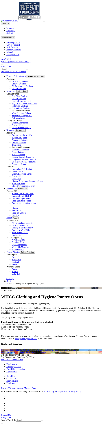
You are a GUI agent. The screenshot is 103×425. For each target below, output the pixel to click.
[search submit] (27, 69)
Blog (8, 281)
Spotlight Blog (18, 242)
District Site (18, 360)
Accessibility (48, 391)
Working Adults (13, 42)
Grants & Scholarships (21, 127)
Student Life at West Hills (23, 193)
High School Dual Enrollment (24, 103)
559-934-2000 (7, 360)
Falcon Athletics (13, 252)
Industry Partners (13, 50)
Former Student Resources (23, 157)
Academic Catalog (19, 140)
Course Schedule (19, 71)
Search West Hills (8, 420)
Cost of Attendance (20, 123)
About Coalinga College (22, 223)
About (9, 218)
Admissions (11, 91)
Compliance (61, 391)
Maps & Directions (20, 232)
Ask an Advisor (18, 118)
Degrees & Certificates (16, 76)
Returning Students (20, 106)
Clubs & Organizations (21, 198)
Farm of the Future (20, 225)
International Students (21, 108)
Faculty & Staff (12, 54)
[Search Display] (2, 64)
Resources (10, 130)
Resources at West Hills (22, 135)
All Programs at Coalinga (22, 86)
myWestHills (6, 59)
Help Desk (16, 179)
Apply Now (6, 66)
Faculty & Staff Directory (22, 228)
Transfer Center (18, 183)
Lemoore (10, 28)
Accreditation (12, 381)
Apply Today (31, 388)
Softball (15, 271)
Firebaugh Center (13, 366)
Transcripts (16, 145)
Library (15, 208)
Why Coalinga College (21, 113)
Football (15, 262)
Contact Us (16, 235)
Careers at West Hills (21, 230)
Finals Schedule (18, 154)
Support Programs (19, 137)
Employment (11, 364)
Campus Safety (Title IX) (22, 196)
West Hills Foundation (15, 369)
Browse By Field (19, 84)
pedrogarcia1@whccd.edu (26, 338)
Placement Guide (19, 164)
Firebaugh (10, 30)
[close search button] (2, 423)
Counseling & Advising (22, 169)
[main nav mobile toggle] (44, 21)
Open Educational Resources (24, 162)
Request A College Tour (22, 115)
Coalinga (5, 23)
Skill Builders (12, 47)
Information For (8, 38)
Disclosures (11, 383)
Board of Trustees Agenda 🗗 (13, 388)
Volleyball (16, 274)
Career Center (18, 171)
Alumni (9, 52)
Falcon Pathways (19, 152)
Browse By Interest (20, 81)
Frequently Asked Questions (24, 159)
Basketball (16, 259)
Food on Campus (19, 213)
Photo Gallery (18, 249)
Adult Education (19, 88)
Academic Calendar (20, 150)
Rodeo (14, 264)
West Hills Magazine (20, 247)
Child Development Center (23, 186)
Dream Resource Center (22, 101)
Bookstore (16, 210)
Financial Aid (17, 125)
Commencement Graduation (24, 203)
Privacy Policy (75, 391)
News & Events (18, 240)
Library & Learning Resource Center (27, 181)
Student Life (11, 188)
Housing (15, 215)
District (9, 33)
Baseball (15, 257)
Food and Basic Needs (21, 201)
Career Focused (13, 45)
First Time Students (20, 96)
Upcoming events (19, 244)
